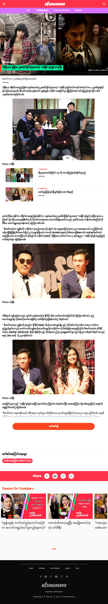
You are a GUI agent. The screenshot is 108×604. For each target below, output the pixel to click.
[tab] (28, 10)
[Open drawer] (4, 4)
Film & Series (61, 10)
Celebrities (42, 10)
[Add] (47, 476)
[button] (17, 461)
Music (78, 10)
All (28, 10)
